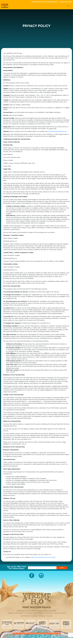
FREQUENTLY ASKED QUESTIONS (29, 613)
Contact (49, 613)
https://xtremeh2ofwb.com (57, 131)
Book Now (60, 613)
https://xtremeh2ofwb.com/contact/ (43, 557)
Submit (62, 567)
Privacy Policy (46, 616)
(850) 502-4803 (66, 2)
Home (10, 613)
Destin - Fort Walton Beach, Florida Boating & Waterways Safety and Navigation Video (36, 633)
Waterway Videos (28, 616)
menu (68, 6)
